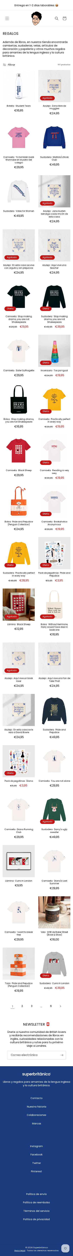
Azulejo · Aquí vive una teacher (54, 266)
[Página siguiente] (60, 1006)
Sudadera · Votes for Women (18, 211)
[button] (7, 18)
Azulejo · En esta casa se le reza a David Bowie (18, 731)
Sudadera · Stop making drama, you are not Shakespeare (54, 319)
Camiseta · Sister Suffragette (18, 370)
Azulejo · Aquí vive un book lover (19, 679)
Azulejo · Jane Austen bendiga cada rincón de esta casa (54, 214)
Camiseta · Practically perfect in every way (54, 420)
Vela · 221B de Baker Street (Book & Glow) (54, 933)
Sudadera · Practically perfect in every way (19, 574)
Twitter (36, 1163)
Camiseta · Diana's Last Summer (54, 882)
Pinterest (36, 1171)
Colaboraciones (36, 1115)
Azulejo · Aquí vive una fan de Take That (54, 679)
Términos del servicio (36, 1211)
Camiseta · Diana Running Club (18, 830)
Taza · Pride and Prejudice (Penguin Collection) (18, 984)
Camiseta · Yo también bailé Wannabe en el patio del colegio (18, 160)
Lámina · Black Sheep (18, 624)
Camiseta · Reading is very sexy (54, 471)
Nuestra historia (36, 1106)
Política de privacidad (36, 1219)
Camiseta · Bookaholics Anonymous (54, 523)
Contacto (36, 1098)
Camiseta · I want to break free (19, 933)
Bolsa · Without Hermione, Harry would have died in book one (54, 627)
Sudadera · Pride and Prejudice (54, 731)
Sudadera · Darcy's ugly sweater (54, 830)
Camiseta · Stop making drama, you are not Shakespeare (18, 319)
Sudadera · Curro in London (54, 983)
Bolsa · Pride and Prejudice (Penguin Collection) (19, 523)
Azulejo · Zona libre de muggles (54, 107)
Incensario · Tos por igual (54, 370)
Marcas (36, 1123)
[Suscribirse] (62, 1055)
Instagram (36, 1146)
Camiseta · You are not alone (54, 781)
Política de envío (36, 1194)
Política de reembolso (36, 1202)
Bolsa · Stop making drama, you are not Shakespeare (19, 420)
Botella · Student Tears (19, 105)
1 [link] (12, 1006)
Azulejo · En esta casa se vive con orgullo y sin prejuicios (18, 266)
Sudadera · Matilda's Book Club (54, 158)
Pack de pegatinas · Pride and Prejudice (54, 574)
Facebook (36, 1154)
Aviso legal (19, 1250)
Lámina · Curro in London (18, 880)
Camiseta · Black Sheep (19, 470)
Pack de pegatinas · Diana (19, 781)
